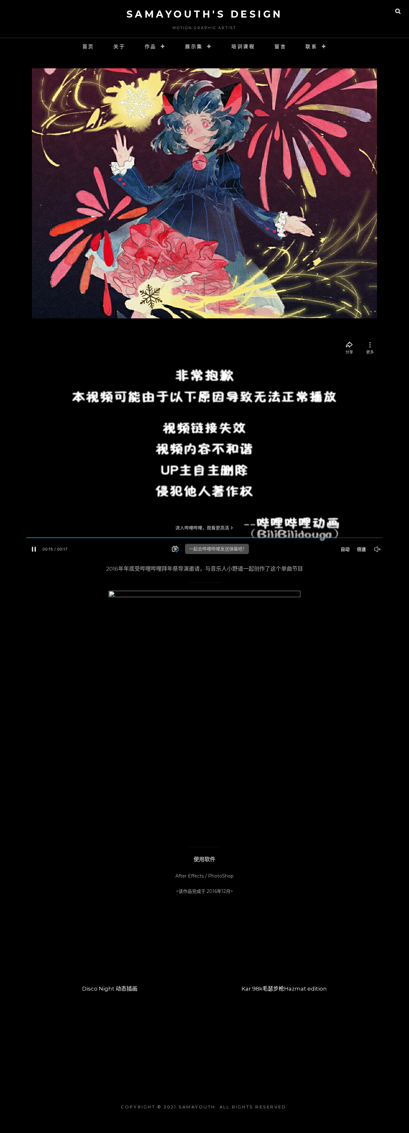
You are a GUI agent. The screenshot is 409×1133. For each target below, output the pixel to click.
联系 (311, 46)
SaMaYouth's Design (205, 14)
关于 (119, 46)
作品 (151, 46)
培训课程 (243, 46)
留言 (280, 46)
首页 (88, 46)
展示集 (194, 46)
